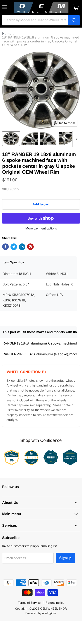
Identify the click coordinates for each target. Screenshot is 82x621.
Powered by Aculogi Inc (41, 613)
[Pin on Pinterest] (30, 246)
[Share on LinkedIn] (22, 246)
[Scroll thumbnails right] (75, 139)
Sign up (65, 558)
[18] (11, 139)
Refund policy (54, 602)
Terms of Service (29, 602)
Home (7, 34)
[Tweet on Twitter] (13, 246)
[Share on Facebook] (5, 246)
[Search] (74, 20)
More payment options (41, 228)
